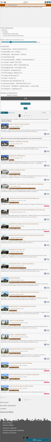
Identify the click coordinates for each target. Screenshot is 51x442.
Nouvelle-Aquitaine (7, 119)
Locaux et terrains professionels (13, 36)
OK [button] (25, 98)
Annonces (4, 402)
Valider (25, 108)
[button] (25, 104)
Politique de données (9, 433)
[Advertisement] (25, 17)
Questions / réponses (10, 428)
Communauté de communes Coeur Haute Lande (33, 119)
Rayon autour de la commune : (11, 40)
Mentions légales (8, 425)
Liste (3, 112)
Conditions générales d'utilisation (13, 430)
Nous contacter (8, 423)
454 (37, 440)
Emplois (5, 32)
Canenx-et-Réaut (6, 412)
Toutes (5, 30)
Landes (16, 119)
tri (26, 112)
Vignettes (11, 112)
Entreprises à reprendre (10, 34)
